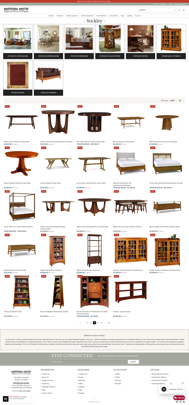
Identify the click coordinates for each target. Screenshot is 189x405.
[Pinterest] (184, 402)
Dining (80, 377)
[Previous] (77, 322)
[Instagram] (180, 402)
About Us (45, 377)
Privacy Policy (46, 393)
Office (80, 383)
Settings (117, 380)
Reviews (117, 383)
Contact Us (45, 374)
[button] (173, 100)
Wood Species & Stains (159, 374)
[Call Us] (94, 398)
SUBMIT (133, 362)
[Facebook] (177, 402)
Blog (43, 390)
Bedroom (81, 380)
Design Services (47, 380)
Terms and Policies (94, 402)
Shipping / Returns (48, 387)
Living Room (82, 374)
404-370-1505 (24, 391)
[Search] (175, 10)
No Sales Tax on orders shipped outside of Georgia (94, 1)
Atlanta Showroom (180, 4)
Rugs (79, 390)
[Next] (112, 322)
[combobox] (157, 10)
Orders (117, 374)
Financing (45, 383)
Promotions (163, 4)
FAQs (155, 4)
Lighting (80, 387)
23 (109, 323)
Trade (170, 4)
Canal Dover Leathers (158, 380)
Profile (117, 377)
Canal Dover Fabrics (158, 377)
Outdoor (81, 393)
